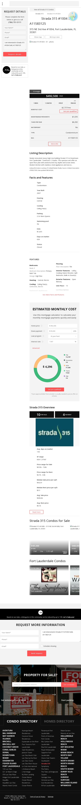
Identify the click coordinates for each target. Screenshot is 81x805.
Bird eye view (55, 37)
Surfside (65, 780)
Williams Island (69, 782)
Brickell (7, 741)
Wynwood (66, 785)
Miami (64, 749)
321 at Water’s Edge (10, 772)
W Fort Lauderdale (48, 785)
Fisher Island (9, 763)
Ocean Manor (27, 777)
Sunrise (65, 777)
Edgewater (8, 760)
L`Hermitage (26, 772)
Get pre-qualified (70, 111)
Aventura (8, 730)
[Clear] (75, 3)
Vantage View (46, 777)
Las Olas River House (29, 763)
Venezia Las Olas (47, 780)
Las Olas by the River (29, 758)
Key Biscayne (67, 747)
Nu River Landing (28, 774)
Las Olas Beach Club (29, 755)
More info (54, 144)
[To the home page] (31, 14)
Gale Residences (28, 750)
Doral (6, 752)
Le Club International (29, 766)
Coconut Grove (10, 747)
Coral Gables (9, 749)
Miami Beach (67, 752)
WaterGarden (65, 730)
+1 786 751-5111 (18, 799)
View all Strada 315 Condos (44, 9)
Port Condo (45, 739)
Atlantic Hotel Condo (10, 785)
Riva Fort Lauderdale (48, 747)
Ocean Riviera (27, 785)
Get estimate (68, 685)
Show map (38, 37)
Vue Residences (47, 783)
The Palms (45, 769)
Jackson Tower (27, 752)
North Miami (67, 760)
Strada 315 (39, 14)
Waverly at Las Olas (68, 733)
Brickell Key (9, 744)
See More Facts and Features (54, 295)
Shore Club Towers (48, 758)
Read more (36, 512)
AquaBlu (5, 780)
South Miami (67, 769)
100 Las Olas (7, 769)
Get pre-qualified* (54, 389)
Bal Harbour (9, 733)
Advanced (36, 348)
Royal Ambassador (48, 750)
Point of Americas (47, 736)
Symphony (45, 766)
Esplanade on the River (30, 741)
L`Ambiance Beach (28, 769)
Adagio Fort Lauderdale (11, 777)
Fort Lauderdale (11, 766)
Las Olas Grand (27, 761)
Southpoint (45, 761)
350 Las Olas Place (9, 774)
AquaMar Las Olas (9, 783)
